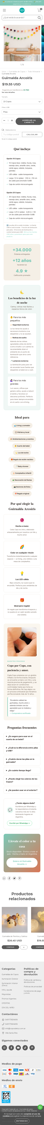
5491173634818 (11, 1020)
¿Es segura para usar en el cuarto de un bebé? (19, 738)
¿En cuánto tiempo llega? (19, 770)
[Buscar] (39, 18)
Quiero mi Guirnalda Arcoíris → (22, 862)
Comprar (10, 947)
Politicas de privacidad (33, 987)
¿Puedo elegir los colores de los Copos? (21, 780)
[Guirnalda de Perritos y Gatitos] (24, 947)
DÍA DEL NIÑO (8, 1008)
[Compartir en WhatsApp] (4, 878)
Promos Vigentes (9, 999)
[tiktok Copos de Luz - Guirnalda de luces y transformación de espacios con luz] (25, 1047)
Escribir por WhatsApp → (20, 823)
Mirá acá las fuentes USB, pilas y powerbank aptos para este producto (22, 234)
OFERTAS (6, 1003)
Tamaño (5, 97)
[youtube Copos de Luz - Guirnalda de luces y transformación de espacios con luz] (18, 1047)
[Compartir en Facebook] (9, 879)
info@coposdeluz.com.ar (15, 1028)
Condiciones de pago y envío (32, 992)
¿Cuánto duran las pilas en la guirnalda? (20, 760)
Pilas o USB (5, 107)
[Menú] (4, 10)
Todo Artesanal (34, 72)
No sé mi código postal (9, 139)
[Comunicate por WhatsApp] (40, 1107)
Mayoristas (6, 994)
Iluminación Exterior (10, 979)
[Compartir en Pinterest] (19, 879)
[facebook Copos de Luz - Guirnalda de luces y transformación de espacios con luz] (11, 1047)
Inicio (4, 72)
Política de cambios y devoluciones (32, 981)
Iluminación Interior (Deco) (10, 984)
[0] (39, 11)
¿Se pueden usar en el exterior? (22, 790)
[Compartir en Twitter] (15, 879)
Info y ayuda (7, 990)
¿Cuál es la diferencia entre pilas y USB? (22, 749)
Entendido (22, 1121)
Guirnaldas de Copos (17, 72)
